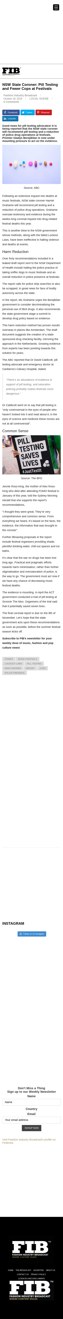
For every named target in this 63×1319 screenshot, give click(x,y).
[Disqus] (31, 722)
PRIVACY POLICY (38, 1274)
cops (43, 668)
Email (31, 1114)
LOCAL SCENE (39, 98)
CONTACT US (23, 1274)
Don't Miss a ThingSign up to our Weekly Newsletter (31, 1089)
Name (31, 1096)
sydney (9, 659)
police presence (15, 673)
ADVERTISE (38, 1270)
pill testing (34, 663)
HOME (10, 1270)
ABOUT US (50, 1270)
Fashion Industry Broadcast (20, 95)
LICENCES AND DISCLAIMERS (31, 1279)
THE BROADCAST (23, 1270)
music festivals (27, 659)
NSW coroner (13, 668)
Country (31, 1109)
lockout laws (13, 663)
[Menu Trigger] (56, 7)
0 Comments (11, 101)
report (30, 668)
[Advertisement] (31, 31)
